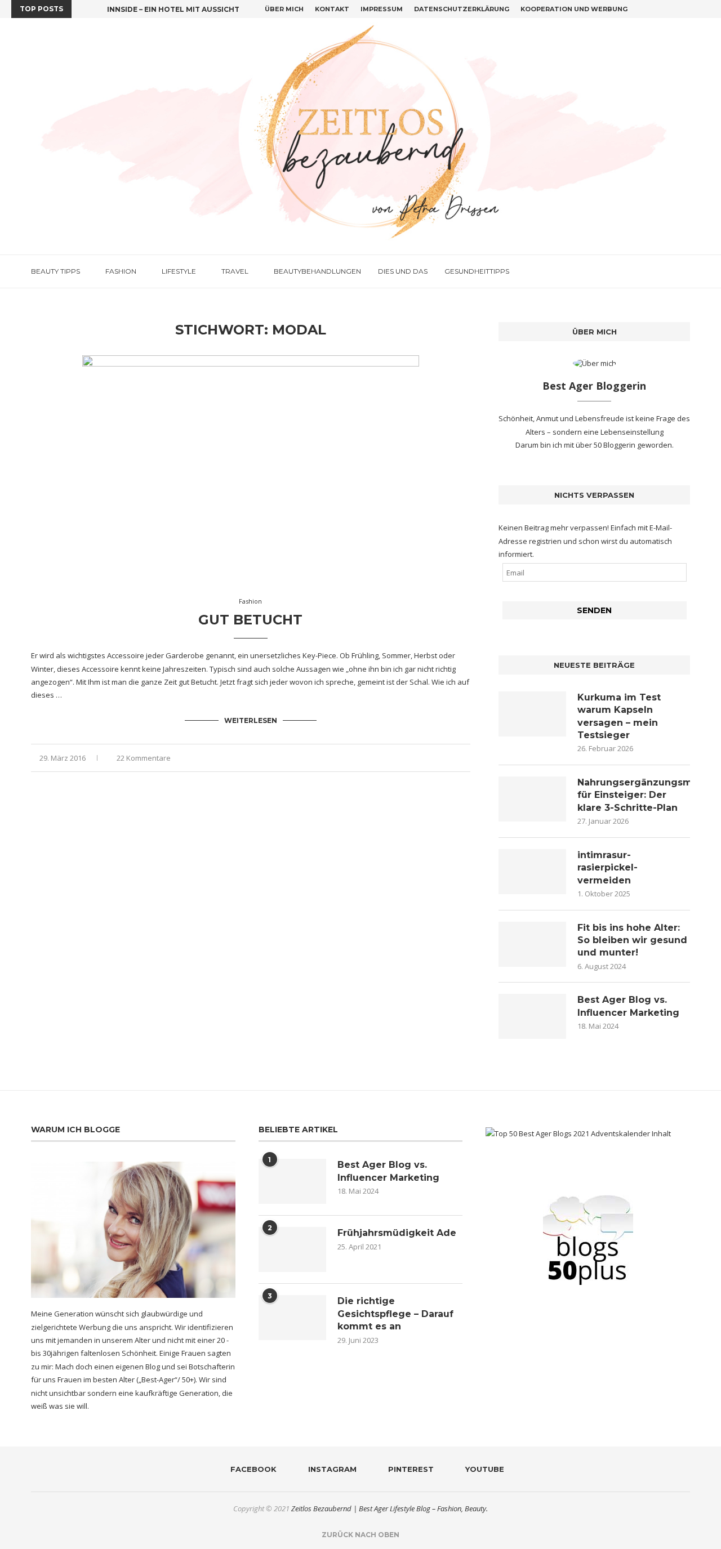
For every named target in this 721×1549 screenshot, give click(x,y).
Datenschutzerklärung (461, 9)
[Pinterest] (694, 9)
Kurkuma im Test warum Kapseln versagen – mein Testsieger (619, 716)
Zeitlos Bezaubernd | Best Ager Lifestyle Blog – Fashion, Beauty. (389, 1508)
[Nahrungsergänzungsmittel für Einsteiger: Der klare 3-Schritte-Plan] (532, 799)
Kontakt (332, 9)
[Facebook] (668, 9)
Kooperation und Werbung (573, 9)
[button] (82, 9)
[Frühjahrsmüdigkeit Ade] (292, 1249)
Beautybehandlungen (317, 271)
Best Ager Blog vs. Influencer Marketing (628, 1005)
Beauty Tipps (55, 271)
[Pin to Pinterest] (455, 758)
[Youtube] (707, 9)
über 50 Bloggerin (606, 445)
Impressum (381, 9)
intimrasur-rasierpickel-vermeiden (607, 868)
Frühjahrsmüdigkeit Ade (396, 1232)
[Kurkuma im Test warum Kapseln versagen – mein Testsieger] (532, 713)
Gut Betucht (250, 619)
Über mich (284, 9)
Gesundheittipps (476, 271)
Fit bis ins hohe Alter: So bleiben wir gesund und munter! (632, 940)
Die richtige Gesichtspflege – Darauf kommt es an (395, 1314)
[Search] (684, 271)
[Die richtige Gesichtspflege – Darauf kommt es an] (292, 1317)
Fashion (120, 271)
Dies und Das (403, 271)
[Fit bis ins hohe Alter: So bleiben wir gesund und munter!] (532, 944)
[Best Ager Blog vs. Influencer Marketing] (532, 1016)
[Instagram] (681, 9)
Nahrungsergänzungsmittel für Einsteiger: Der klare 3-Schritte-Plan (633, 795)
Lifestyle (179, 271)
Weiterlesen (250, 720)
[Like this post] (418, 758)
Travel (234, 271)
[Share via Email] (467, 758)
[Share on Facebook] (432, 758)
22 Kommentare (144, 758)
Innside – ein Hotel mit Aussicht (173, 9)
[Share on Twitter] (443, 758)
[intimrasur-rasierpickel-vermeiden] (532, 871)
